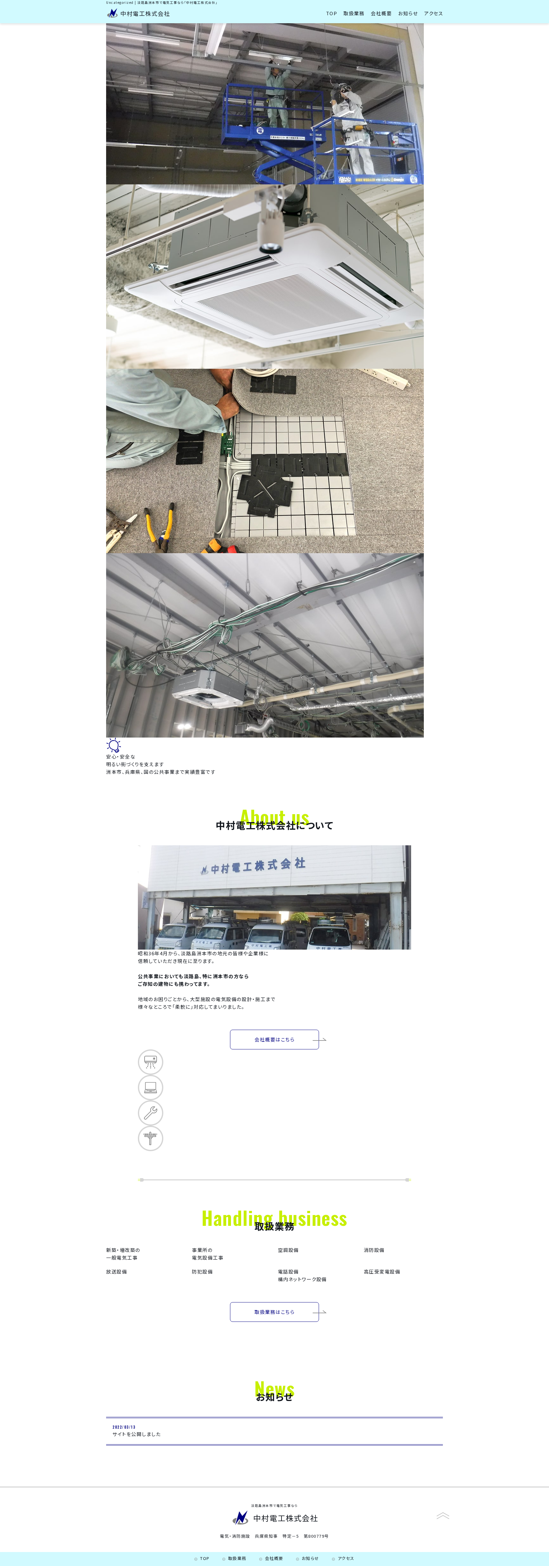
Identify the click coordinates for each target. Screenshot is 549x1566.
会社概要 (381, 13)
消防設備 (374, 1250)
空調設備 (288, 1250)
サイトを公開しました (136, 1434)
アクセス (433, 13)
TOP (331, 13)
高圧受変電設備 (382, 1271)
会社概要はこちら (274, 1039)
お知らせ (408, 13)
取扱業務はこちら (274, 1311)
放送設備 (116, 1271)
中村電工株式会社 (145, 13)
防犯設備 (202, 1271)
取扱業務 (353, 13)
